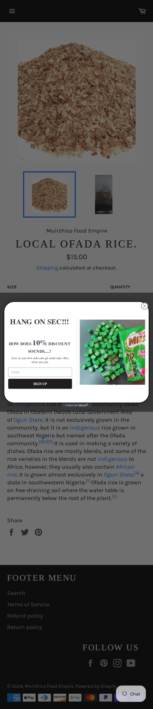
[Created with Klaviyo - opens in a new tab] (76, 405)
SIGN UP (40, 384)
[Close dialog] (144, 306)
